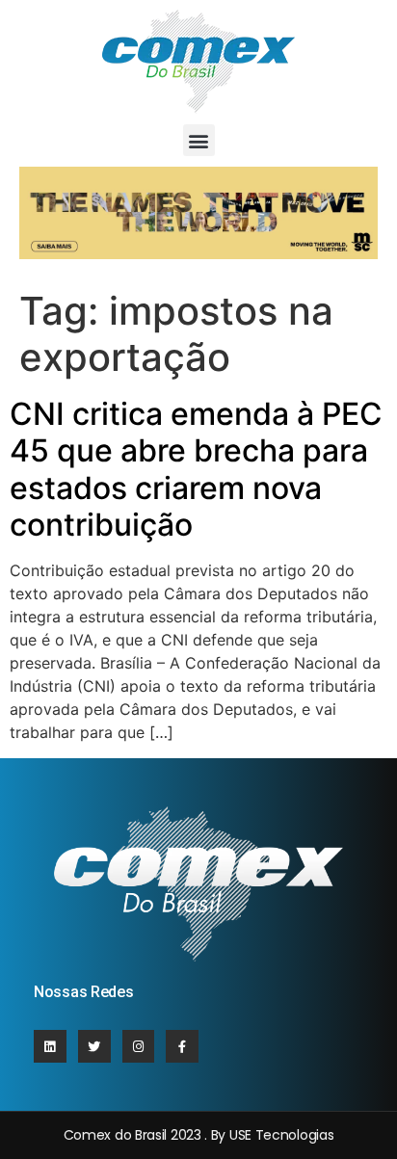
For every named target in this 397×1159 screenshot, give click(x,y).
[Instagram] (138, 1046)
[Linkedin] (50, 1046)
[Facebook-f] (182, 1046)
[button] (199, 140)
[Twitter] (94, 1046)
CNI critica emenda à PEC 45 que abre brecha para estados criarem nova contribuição (196, 469)
